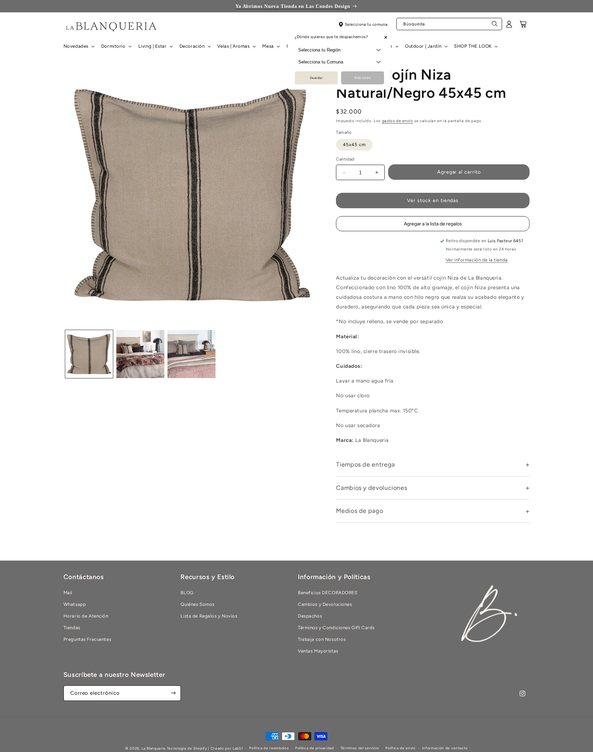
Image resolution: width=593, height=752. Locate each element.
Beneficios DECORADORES (328, 592)
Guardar (316, 78)
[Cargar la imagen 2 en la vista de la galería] (140, 354)
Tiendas (71, 627)
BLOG (187, 592)
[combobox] (449, 24)
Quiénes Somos (197, 604)
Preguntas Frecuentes (87, 639)
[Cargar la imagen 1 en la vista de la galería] (89, 354)
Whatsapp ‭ (75, 604)
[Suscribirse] (173, 693)
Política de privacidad (314, 748)
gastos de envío (397, 121)
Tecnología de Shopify (187, 748)
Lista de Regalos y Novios (209, 616)
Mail (67, 592)
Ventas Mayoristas (318, 651)
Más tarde (362, 78)
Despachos (310, 616)
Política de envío (400, 748)
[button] (78, 46)
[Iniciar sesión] (509, 26)
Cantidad (345, 159)
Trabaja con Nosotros (322, 639)
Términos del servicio (359, 748)
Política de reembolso (269, 748)
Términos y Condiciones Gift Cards (336, 627)
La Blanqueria (153, 748)
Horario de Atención (85, 616)
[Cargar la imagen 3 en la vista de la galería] (191, 354)
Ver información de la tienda (477, 260)
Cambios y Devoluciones (325, 604)
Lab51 (238, 748)
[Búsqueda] (495, 26)
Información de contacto (445, 748)
